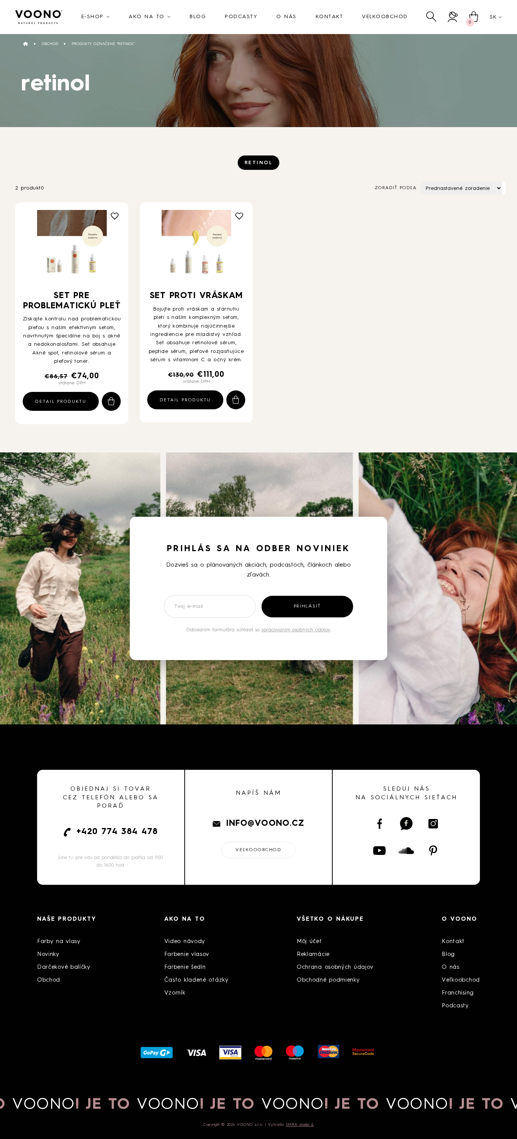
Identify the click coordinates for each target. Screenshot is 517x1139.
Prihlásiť (307, 606)
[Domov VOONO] (39, 17)
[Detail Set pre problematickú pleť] (72, 247)
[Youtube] (379, 850)
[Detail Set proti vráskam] (196, 247)
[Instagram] (433, 823)
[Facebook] (379, 823)
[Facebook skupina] (406, 823)
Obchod (50, 44)
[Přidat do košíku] (111, 401)
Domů (25, 44)
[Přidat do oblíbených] (114, 216)
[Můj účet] (453, 16)
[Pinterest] (433, 850)
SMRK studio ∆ (300, 1125)
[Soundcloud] (406, 850)
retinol (258, 162)
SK (493, 17)
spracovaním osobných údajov (296, 630)
